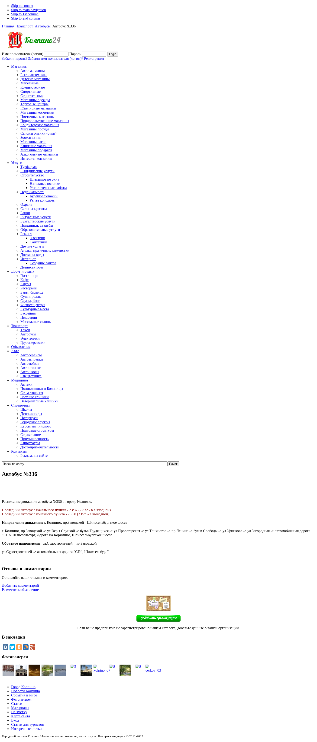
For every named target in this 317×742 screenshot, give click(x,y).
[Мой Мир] (26, 647)
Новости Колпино (25, 691)
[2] (125, 675)
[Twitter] (12, 647)
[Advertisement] (158, 489)
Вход (15, 720)
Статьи (16, 704)
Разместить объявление (20, 590)
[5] (73, 667)
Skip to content (22, 6)
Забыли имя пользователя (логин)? (55, 58)
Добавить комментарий (20, 585)
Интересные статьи (26, 729)
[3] (60, 675)
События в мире (24, 695)
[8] (112, 667)
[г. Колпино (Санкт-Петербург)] (32, 50)
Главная (8, 26)
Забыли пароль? (14, 58)
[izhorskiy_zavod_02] (21, 675)
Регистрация (94, 58)
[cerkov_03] (153, 670)
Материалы (20, 708)
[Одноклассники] (19, 647)
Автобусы (43, 26)
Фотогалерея (21, 699)
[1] (34, 675)
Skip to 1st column (25, 14)
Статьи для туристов (27, 724)
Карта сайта (20, 716)
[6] (8, 675)
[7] (47, 675)
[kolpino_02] (86, 675)
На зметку (19, 712)
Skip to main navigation (28, 10)
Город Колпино (23, 687)
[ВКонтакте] (5, 647)
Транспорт (24, 26)
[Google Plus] (32, 647)
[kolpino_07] (102, 670)
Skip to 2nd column (25, 18)
